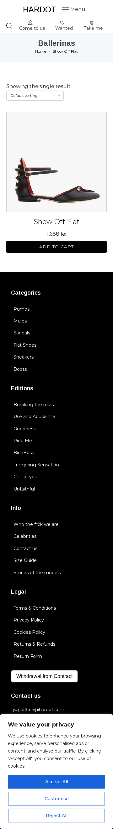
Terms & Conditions (34, 608)
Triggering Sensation (36, 465)
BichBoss (23, 452)
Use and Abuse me (34, 416)
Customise (57, 798)
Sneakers (23, 357)
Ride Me (22, 440)
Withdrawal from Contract (44, 676)
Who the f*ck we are (36, 524)
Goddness (24, 429)
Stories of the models (37, 572)
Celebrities (24, 536)
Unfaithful (24, 489)
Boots (20, 369)
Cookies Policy (29, 632)
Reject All (56, 815)
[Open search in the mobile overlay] (9, 26)
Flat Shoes (24, 345)
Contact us (25, 548)
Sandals (21, 333)
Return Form (27, 656)
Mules (20, 321)
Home (40, 51)
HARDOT (39, 9)
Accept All (56, 781)
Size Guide (25, 560)
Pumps (21, 309)
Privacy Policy (28, 620)
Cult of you (25, 477)
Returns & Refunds (34, 644)
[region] (56, 771)
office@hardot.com (43, 709)
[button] (32, 26)
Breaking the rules (33, 404)
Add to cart (56, 246)
